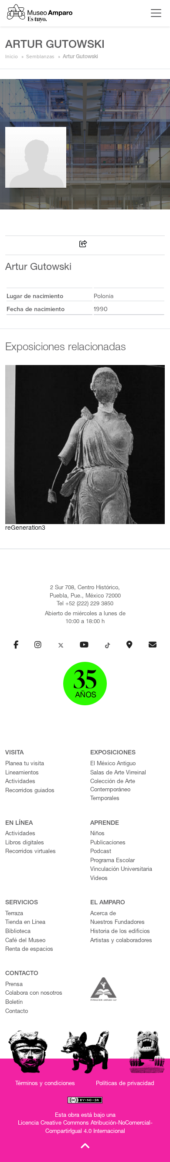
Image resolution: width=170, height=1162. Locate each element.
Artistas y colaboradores (121, 941)
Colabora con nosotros (33, 993)
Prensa (14, 985)
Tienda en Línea (25, 923)
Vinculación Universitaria (121, 870)
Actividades (20, 782)
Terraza (14, 914)
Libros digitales (24, 843)
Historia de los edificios (120, 932)
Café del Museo (25, 941)
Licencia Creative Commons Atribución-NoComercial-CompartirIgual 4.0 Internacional (85, 1128)
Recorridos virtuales (30, 852)
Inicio (11, 56)
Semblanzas (40, 56)
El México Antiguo (113, 764)
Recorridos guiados (29, 791)
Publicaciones (108, 843)
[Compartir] (83, 245)
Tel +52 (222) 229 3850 (85, 604)
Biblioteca (18, 932)
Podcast (100, 852)
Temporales (104, 799)
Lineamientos (22, 773)
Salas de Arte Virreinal (118, 773)
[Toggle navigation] (153, 13)
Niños (97, 834)
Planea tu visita (24, 764)
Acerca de (103, 914)
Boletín (14, 1003)
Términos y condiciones (45, 1084)
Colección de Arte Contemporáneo (112, 786)
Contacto (16, 1012)
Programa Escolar (112, 861)
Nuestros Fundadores (117, 923)
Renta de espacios (29, 950)
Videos (99, 879)
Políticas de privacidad (125, 1084)
